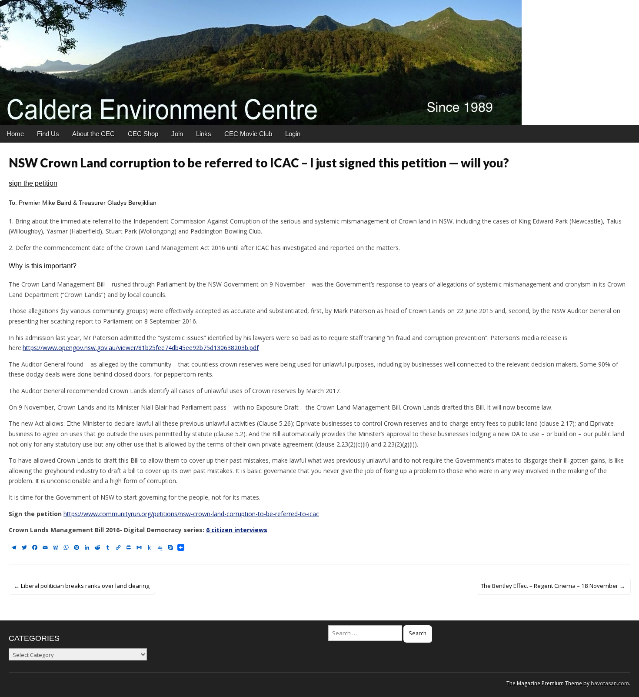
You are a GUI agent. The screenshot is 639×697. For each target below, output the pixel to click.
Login (292, 133)
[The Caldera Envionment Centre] (319, 62)
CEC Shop (143, 133)
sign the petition (33, 183)
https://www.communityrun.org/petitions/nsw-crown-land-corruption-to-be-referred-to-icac (191, 514)
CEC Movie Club (248, 133)
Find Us (48, 133)
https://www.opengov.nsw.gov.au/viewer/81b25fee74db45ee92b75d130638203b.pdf (141, 347)
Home (15, 133)
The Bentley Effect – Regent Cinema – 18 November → (553, 586)
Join (177, 133)
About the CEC (93, 133)
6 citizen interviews (236, 530)
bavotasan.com (610, 683)
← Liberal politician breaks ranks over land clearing (82, 586)
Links (203, 133)
